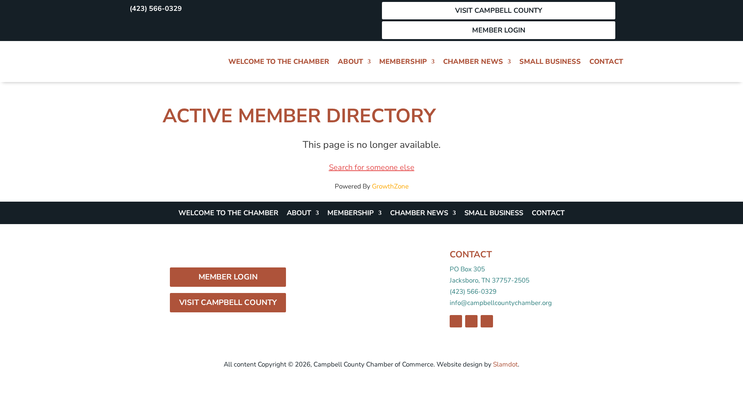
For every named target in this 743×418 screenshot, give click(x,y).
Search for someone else (371, 167)
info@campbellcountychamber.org (501, 302)
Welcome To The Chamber (278, 61)
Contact (606, 61)
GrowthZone (390, 186)
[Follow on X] (165, 27)
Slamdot (505, 364)
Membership (403, 61)
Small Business (550, 61)
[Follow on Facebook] (131, 27)
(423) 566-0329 (156, 8)
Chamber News (473, 61)
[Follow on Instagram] (148, 27)
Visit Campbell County (498, 10)
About (350, 61)
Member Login (498, 30)
